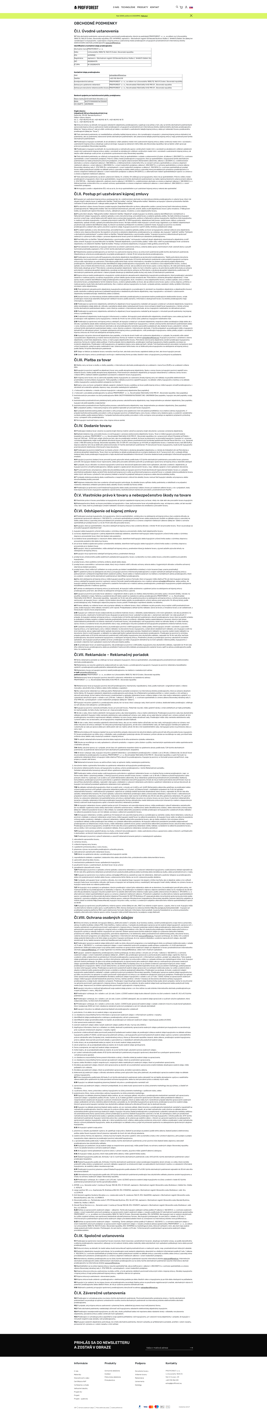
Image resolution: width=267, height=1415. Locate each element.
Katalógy (138, 1385)
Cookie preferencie (116, 1407)
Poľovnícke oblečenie (113, 1377)
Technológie (128, 7)
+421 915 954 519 (172, 1380)
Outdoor (108, 1374)
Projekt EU (78, 1392)
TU (168, 244)
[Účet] (186, 7)
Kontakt (154, 7)
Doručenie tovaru (141, 1371)
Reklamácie (139, 1378)
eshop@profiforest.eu (166, 581)
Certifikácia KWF (80, 1381)
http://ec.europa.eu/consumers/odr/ (165, 908)
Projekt (76, 1395)
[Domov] (86, 7)
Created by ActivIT (184, 1407)
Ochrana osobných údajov (86, 1407)
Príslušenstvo (110, 1380)
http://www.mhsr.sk (101, 900)
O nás (116, 7)
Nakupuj (144, 16)
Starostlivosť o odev (81, 1378)
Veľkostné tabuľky (81, 1388)
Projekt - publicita (81, 1399)
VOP (75, 1407)
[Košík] (181, 7)
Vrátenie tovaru (141, 1375)
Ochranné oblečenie (112, 1371)
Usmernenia (139, 1381)
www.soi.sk (150, 896)
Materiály (77, 1375)
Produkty (142, 7)
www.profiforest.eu (129, 950)
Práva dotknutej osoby (102, 1407)
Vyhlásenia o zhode (81, 1385)
